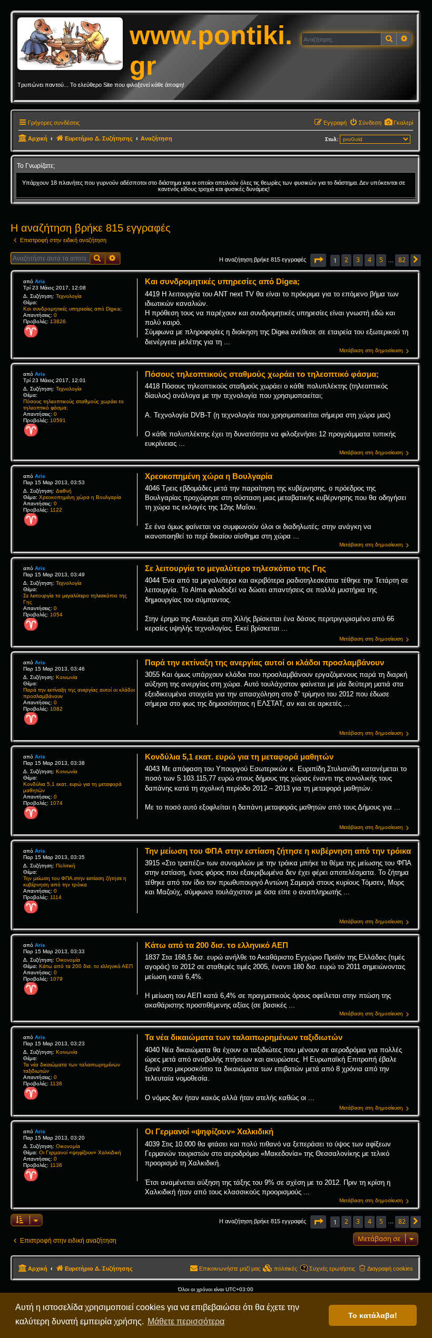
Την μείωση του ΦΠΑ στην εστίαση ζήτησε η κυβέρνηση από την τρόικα (74, 881)
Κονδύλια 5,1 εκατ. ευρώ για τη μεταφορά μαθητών (72, 787)
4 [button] (369, 259)
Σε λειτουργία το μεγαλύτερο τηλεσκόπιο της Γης (75, 599)
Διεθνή (64, 491)
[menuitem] (398, 122)
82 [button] (402, 259)
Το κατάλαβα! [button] (372, 1315)
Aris (40, 281)
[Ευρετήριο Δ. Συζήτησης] (73, 44)
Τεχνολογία (69, 296)
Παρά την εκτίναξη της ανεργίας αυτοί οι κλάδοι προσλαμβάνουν (79, 693)
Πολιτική (65, 865)
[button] (318, 260)
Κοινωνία (66, 677)
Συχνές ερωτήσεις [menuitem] (332, 1268)
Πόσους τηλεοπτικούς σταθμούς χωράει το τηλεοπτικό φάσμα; (73, 404)
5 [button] (381, 259)
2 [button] (346, 259)
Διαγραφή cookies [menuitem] (390, 1268)
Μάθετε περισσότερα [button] (186, 1321)
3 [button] (358, 259)
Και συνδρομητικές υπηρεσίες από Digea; (72, 309)
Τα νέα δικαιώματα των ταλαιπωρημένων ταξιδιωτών (71, 1068)
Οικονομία (68, 960)
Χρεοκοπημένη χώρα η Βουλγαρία (80, 497)
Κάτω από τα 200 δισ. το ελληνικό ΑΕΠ (86, 966)
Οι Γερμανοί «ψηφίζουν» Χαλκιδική (80, 1152)
